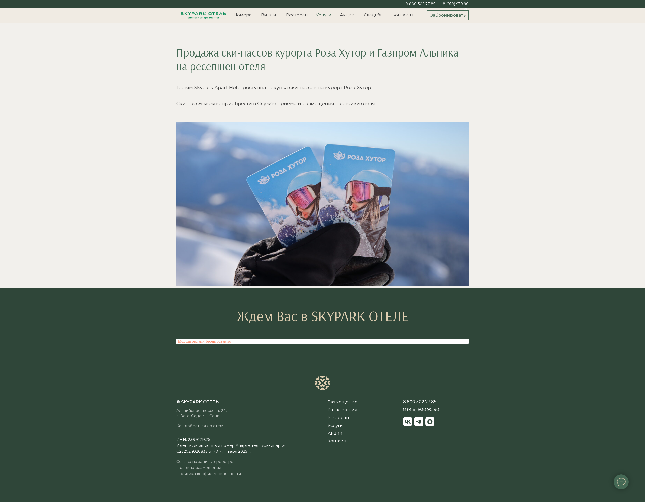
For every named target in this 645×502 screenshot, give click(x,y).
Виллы (268, 14)
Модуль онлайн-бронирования (204, 341)
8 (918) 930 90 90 (421, 409)
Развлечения (342, 409)
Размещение (343, 401)
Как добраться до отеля (200, 425)
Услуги (323, 14)
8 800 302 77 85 (420, 4)
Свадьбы (374, 14)
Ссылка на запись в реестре (204, 461)
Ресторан (297, 14)
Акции (347, 14)
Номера (243, 14)
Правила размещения (198, 467)
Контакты (402, 14)
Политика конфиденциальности (208, 473)
